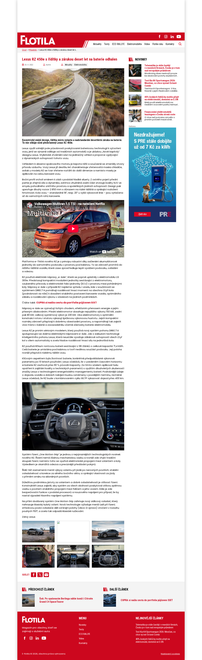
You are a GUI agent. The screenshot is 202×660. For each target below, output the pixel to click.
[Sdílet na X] (40, 574)
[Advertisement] (101, 16)
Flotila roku (157, 44)
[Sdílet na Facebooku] (33, 574)
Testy (107, 44)
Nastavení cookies (170, 653)
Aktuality (97, 44)
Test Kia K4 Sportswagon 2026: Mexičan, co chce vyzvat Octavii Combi (156, 633)
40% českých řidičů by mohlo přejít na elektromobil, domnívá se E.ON (153, 640)
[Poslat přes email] (46, 574)
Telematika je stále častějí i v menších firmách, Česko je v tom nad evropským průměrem (157, 626)
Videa (147, 44)
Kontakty (170, 44)
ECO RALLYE (118, 44)
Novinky (82, 624)
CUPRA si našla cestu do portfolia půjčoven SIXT (66, 302)
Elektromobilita (134, 44)
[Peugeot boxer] (154, 175)
